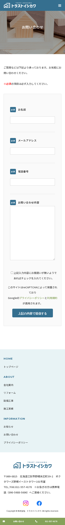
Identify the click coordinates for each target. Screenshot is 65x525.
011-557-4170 (23, 487)
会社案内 (8, 385)
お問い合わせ (11, 434)
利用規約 (52, 298)
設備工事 (8, 400)
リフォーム (10, 392)
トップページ (11, 366)
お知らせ (8, 426)
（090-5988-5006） (17, 492)
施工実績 (8, 408)
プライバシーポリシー (32, 298)
